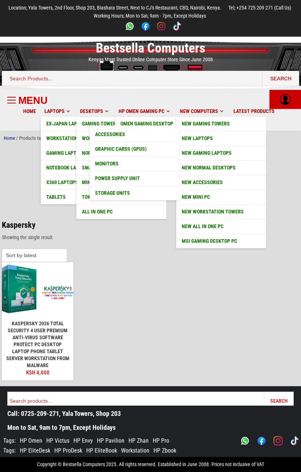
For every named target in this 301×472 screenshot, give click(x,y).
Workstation (135, 450)
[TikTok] (177, 27)
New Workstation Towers (213, 212)
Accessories (110, 134)
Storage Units (112, 193)
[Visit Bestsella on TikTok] (294, 440)
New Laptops (197, 138)
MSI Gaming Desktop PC (209, 241)
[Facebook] (145, 27)
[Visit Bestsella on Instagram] (278, 440)
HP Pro (161, 440)
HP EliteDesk (35, 450)
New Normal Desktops (209, 168)
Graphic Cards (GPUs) (121, 149)
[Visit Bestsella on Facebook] (261, 440)
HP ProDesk (68, 450)
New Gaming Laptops (207, 153)
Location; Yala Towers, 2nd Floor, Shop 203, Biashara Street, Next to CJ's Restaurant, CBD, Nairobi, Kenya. (114, 8)
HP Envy (83, 440)
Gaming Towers (100, 124)
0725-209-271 (40, 413)
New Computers (199, 111)
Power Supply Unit (117, 178)
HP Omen (31, 440)
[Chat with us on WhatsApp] (245, 440)
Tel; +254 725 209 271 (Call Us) (259, 8)
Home (29, 111)
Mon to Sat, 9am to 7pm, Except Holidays (61, 427)
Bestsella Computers (150, 48)
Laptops (54, 111)
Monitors (107, 164)
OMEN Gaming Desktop (146, 124)
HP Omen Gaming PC (141, 111)
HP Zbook (164, 450)
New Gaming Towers (206, 124)
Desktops (91, 111)
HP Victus (57, 440)
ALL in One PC (97, 212)
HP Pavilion (110, 440)
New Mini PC (196, 197)
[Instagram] (161, 27)
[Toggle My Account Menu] (285, 99)
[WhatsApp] (129, 27)
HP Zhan (138, 440)
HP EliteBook (101, 450)
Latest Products (254, 111)
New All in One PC (203, 226)
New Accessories (202, 182)
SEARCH (280, 78)
